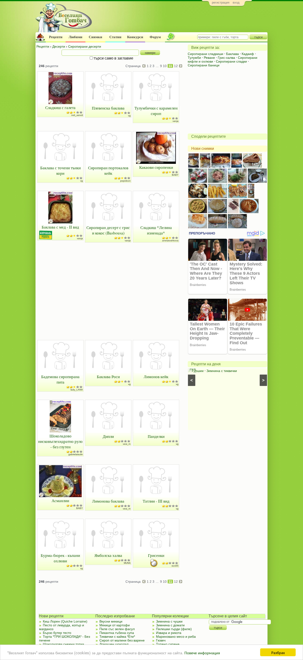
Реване (209, 58)
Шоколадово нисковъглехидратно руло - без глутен (60, 441)
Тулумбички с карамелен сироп (156, 110)
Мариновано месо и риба (176, 636)
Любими (75, 37)
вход (236, 2)
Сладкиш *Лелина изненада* (156, 230)
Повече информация (202, 652)
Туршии (198, 371)
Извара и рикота (168, 633)
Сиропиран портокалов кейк (108, 170)
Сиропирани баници (203, 65)
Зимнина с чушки (169, 621)
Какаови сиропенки (156, 167)
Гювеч (160, 640)
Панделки (156, 436)
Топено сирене (167, 644)
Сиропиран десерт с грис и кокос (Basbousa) (108, 230)
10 (165, 66)
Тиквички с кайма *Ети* (117, 636)
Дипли (108, 436)
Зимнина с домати (170, 625)
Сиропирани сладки (231, 61)
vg (129, 115)
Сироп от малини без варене (122, 640)
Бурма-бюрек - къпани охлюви (60, 558)
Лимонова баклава (108, 501)
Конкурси (135, 37)
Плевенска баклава (108, 108)
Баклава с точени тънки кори (60, 170)
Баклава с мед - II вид (60, 227)
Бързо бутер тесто (57, 633)
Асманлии (60, 500)
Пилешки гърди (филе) (174, 629)
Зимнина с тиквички (221, 371)
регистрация (220, 2)
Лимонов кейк (156, 376)
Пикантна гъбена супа (116, 633)
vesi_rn (127, 444)
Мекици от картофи (114, 625)
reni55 (175, 565)
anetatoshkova (170, 240)
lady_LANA (77, 389)
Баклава (232, 54)
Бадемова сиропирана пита (60, 379)
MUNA (127, 563)
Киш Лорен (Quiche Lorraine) (65, 621)
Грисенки (156, 555)
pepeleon (125, 180)
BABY (175, 175)
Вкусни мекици (110, 621)
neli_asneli (77, 115)
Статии (115, 37)
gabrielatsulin (75, 454)
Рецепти (55, 37)
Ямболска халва (108, 555)
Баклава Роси (108, 376)
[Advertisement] (181, 20)
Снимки (95, 37)
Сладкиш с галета (60, 107)
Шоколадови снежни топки (63, 644)
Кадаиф (248, 54)
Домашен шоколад (114, 644)
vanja (175, 121)
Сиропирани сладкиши (205, 54)
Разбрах (278, 652)
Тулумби (194, 58)
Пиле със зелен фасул (117, 629)
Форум (155, 37)
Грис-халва (226, 58)
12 (176, 66)
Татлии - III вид (156, 501)
